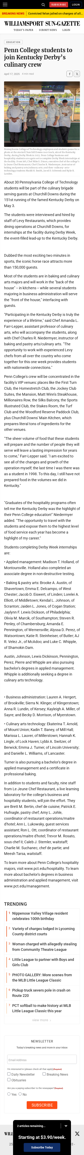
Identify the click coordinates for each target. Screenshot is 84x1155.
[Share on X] (77, 74)
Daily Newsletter (23, 1074)
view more (40, 1020)
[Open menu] (5, 4)
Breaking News (57, 1074)
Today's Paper (23, 30)
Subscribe (58, 4)
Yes (14, 1094)
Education (13, 42)
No (25, 1094)
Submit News (48, 30)
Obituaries (18, 1080)
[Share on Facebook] (69, 74)
